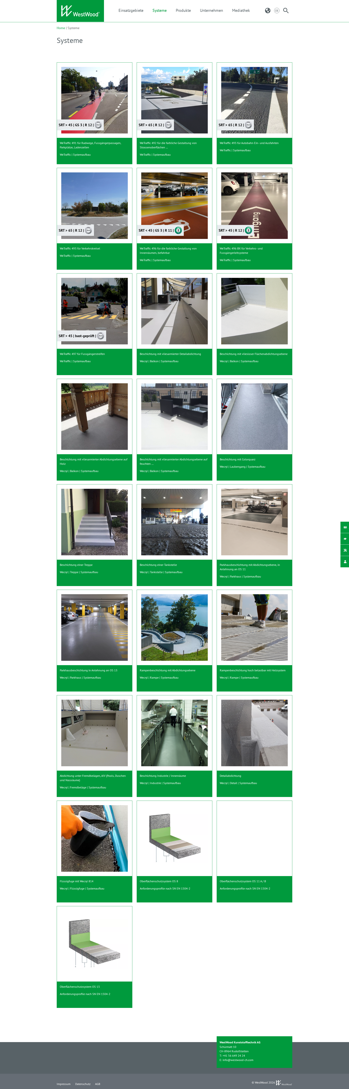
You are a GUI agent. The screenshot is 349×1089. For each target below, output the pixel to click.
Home (61, 28)
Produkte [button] (183, 10)
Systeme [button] (160, 10)
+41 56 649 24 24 (234, 1055)
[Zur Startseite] (80, 11)
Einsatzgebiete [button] (131, 10)
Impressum (64, 1084)
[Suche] (286, 10)
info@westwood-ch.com (238, 1060)
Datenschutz (83, 1084)
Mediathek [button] (241, 10)
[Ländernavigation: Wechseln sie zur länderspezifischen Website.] (267, 10)
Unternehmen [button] (211, 10)
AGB (97, 1084)
